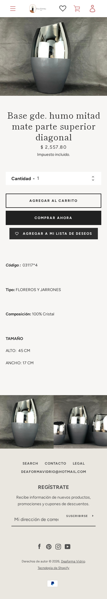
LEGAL (79, 463)
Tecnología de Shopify (53, 568)
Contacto (55, 463)
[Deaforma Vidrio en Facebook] (39, 546)
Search (30, 463)
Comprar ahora (53, 218)
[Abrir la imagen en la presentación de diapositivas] (53, 56)
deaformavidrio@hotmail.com (53, 472)
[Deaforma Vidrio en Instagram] (58, 546)
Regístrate (53, 487)
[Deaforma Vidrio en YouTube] (67, 546)
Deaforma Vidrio (73, 561)
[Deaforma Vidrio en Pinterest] (49, 546)
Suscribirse (77, 516)
